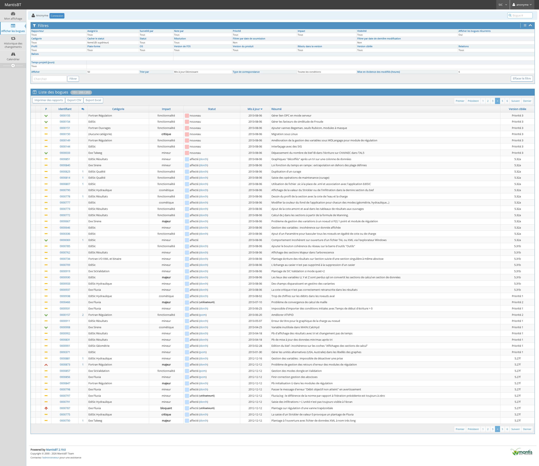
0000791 (65, 402)
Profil (34, 46)
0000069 (65, 240)
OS (141, 46)
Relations (464, 46)
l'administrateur (50, 457)
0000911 (65, 321)
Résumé (276, 109)
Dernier (527, 100)
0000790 (65, 190)
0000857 (65, 371)
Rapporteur (37, 30)
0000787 (65, 408)
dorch (203, 159)
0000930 (65, 277)
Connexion (57, 15)
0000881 (65, 358)
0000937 (65, 290)
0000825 (65, 171)
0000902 (65, 333)
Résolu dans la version (310, 46)
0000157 (65, 315)
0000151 (65, 128)
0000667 (65, 221)
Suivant (515, 100)
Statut (143, 38)
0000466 (65, 302)
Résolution (180, 38)
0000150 (65, 134)
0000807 (65, 184)
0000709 (65, 265)
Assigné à (92, 30)
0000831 (65, 339)
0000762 (65, 252)
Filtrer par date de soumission (249, 38)
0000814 (65, 177)
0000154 (65, 121)
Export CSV (74, 100)
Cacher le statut (95, 38)
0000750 (65, 420)
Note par (179, 30)
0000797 (65, 396)
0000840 (65, 165)
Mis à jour (254, 109)
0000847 (65, 383)
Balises (35, 53)
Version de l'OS (182, 46)
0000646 (65, 227)
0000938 (65, 296)
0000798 (65, 389)
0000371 (65, 352)
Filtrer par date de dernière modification (379, 38)
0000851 (65, 159)
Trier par (144, 71)
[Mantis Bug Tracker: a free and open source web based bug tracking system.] (521, 451)
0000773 (65, 209)
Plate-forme (93, 46)
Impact (301, 30)
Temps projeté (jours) (42, 62)
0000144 (65, 146)
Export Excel (93, 100)
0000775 (65, 414)
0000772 (65, 215)
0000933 (65, 283)
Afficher (35, 71)
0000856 (65, 377)
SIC (501, 5)
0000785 (65, 246)
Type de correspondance (246, 71)
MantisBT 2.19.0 (56, 449)
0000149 (65, 140)
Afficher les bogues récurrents (475, 30)
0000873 (65, 364)
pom (203, 315)
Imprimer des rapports (49, 100)
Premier (460, 100)
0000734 (65, 259)
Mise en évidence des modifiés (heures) (378, 71)
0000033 (65, 153)
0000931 (65, 308)
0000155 (65, 115)
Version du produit (243, 46)
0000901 (65, 346)
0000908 (65, 327)
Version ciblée (364, 46)
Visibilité (362, 30)
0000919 (65, 271)
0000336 (65, 234)
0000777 (65, 202)
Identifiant (65, 109)
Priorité (237, 30)
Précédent (473, 100)
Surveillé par (146, 30)
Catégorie (36, 38)
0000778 (65, 196)
